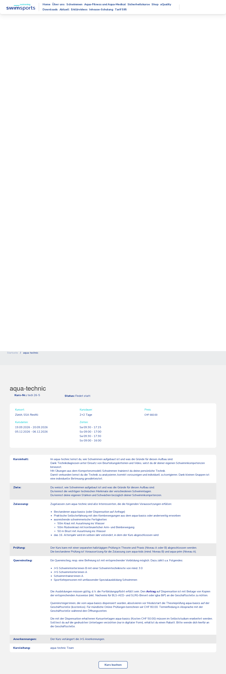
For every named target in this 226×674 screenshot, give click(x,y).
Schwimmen (74, 4)
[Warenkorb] (213, 7)
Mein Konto (201, 7)
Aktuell (64, 9)
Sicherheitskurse (138, 4)
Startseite (12, 352)
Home (46, 4)
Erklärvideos (79, 9)
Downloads (50, 9)
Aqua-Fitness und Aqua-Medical (105, 4)
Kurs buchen (113, 665)
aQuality (165, 4)
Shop (154, 4)
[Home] (21, 7)
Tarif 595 (121, 9)
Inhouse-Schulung (101, 9)
